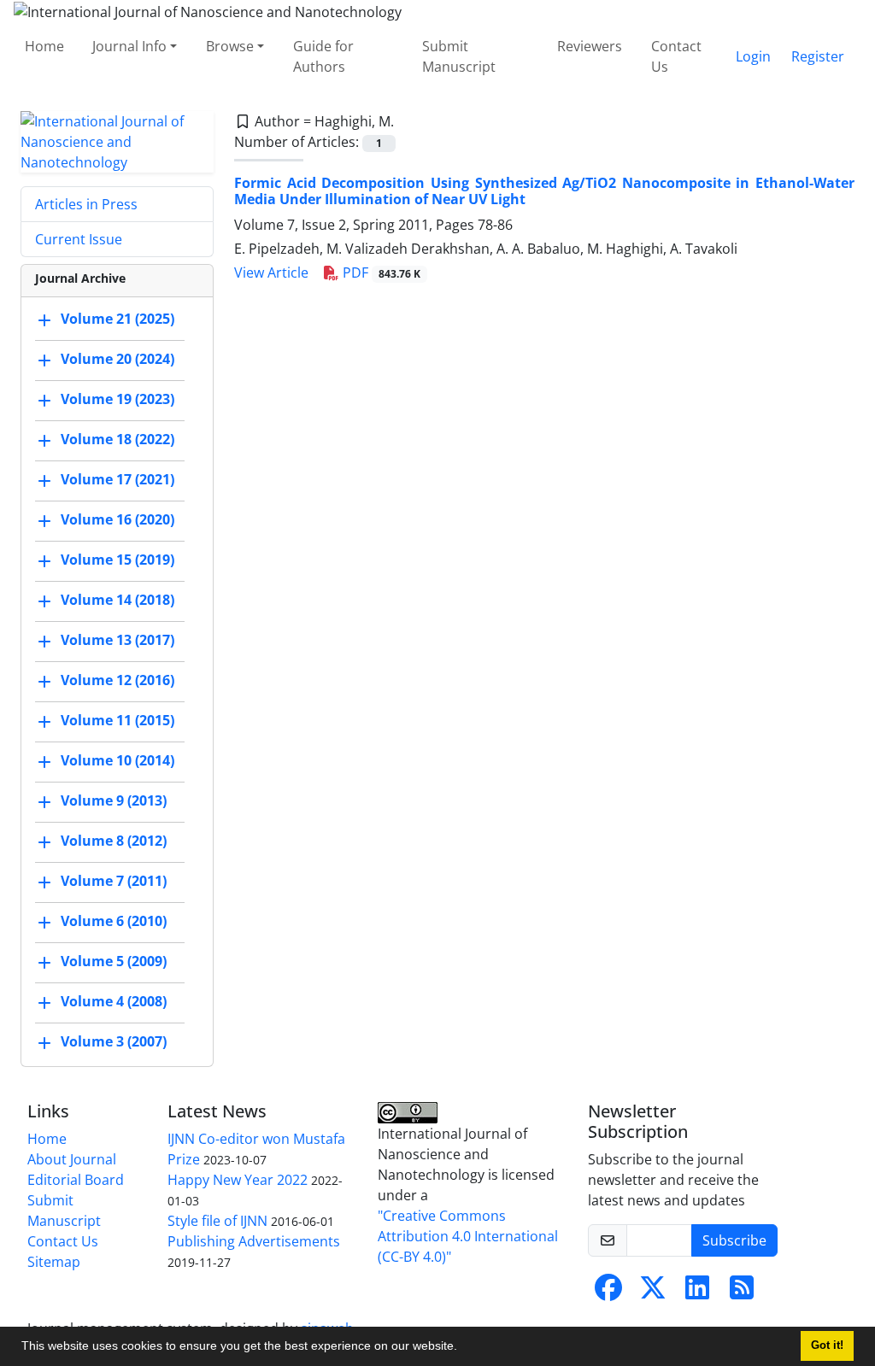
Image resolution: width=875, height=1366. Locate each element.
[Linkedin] (697, 1292)
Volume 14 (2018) (117, 599)
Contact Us (676, 56)
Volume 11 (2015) (117, 720)
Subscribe (734, 1240)
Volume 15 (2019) (117, 559)
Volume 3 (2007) (114, 1041)
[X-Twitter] (652, 1292)
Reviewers (589, 46)
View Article (271, 272)
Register (817, 56)
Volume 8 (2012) (114, 840)
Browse (230, 46)
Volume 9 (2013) (114, 800)
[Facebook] (608, 1292)
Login (753, 56)
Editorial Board (75, 1179)
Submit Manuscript (459, 56)
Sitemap (53, 1261)
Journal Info (129, 46)
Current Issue (78, 239)
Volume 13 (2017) (117, 639)
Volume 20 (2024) (117, 358)
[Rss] (741, 1292)
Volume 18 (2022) (117, 439)
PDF (379, 272)
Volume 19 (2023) (117, 399)
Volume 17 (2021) (117, 479)
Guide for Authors (323, 56)
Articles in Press (86, 204)
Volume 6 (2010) (114, 921)
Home (44, 46)
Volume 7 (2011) (114, 880)
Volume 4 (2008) (114, 1001)
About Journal (71, 1159)
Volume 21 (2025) (117, 318)
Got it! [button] (827, 1345)
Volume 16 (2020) (117, 519)
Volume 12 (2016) (117, 680)
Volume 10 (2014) (117, 760)
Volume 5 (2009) (114, 961)
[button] (463, 1348)
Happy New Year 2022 (237, 1179)
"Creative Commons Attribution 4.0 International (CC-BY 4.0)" (468, 1236)
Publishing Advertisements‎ (253, 1241)
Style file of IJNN (217, 1220)
